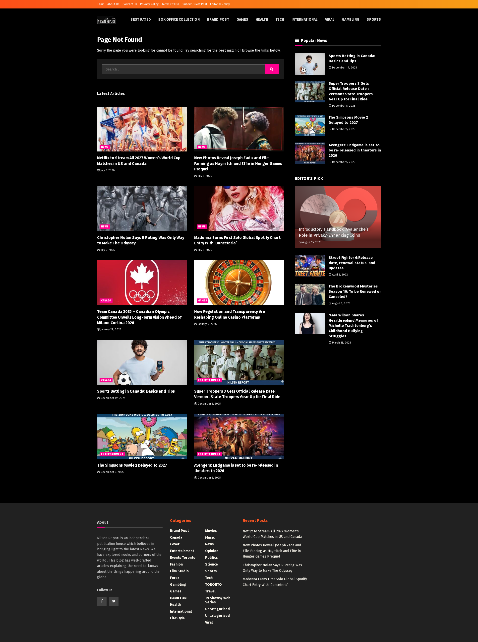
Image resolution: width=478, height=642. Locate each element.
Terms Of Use (170, 4)
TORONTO (213, 584)
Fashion (176, 564)
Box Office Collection (179, 19)
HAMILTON (178, 598)
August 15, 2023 (311, 242)
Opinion (211, 551)
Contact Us (129, 4)
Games (242, 19)
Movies (211, 531)
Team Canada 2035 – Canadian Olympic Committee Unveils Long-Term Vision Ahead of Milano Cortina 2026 (139, 317)
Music (210, 537)
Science (211, 564)
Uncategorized (217, 616)
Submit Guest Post (194, 4)
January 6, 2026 (207, 324)
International (305, 19)
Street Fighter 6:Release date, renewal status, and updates (352, 262)
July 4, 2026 (204, 176)
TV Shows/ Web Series (218, 600)
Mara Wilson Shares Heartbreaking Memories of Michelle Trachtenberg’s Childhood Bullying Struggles (353, 325)
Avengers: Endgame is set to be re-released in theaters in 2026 (355, 150)
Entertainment (209, 380)
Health (262, 19)
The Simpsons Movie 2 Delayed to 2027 (132, 465)
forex (174, 578)
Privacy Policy (149, 4)
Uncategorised (217, 609)
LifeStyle (177, 618)
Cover (174, 544)
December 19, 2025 (112, 398)
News (104, 146)
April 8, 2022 (339, 274)
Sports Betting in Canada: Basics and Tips (136, 391)
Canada (106, 300)
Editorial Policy (220, 4)
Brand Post (218, 19)
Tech (280, 19)
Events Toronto (182, 558)
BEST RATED (140, 19)
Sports (374, 19)
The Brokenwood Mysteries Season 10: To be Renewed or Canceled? (355, 291)
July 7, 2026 (107, 170)
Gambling (350, 19)
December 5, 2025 (209, 403)
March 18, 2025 (341, 342)
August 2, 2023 (340, 303)
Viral (329, 19)
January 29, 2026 (110, 329)
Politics (211, 558)
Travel (210, 591)
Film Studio (179, 571)
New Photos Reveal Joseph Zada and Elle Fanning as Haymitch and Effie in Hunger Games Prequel (238, 163)
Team (100, 4)
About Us (113, 4)
